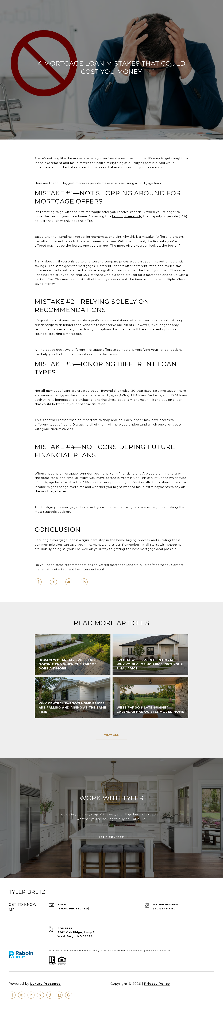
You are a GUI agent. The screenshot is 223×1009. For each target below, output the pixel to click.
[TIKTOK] (49, 995)
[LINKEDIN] (31, 995)
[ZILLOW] (59, 995)
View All (111, 734)
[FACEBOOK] (12, 995)
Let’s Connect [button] (111, 837)
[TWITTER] (40, 995)
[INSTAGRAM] (21, 995)
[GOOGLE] (68, 995)
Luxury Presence (45, 984)
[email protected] (54, 569)
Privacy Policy (157, 984)
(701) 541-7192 (164, 908)
